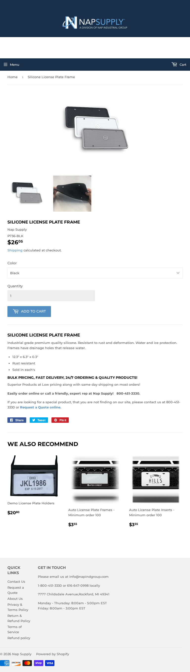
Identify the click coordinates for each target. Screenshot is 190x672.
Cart (182, 65)
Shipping (15, 250)
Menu (14, 65)
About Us (15, 599)
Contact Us (16, 581)
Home (12, 77)
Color (12, 263)
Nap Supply (21, 654)
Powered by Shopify (52, 654)
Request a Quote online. (40, 407)
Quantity (15, 286)
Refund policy (18, 638)
